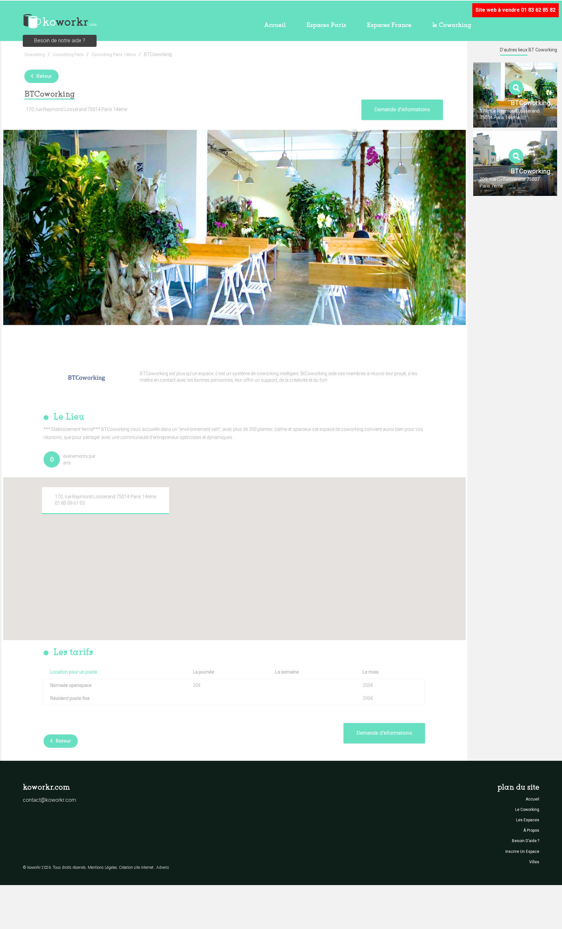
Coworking (34, 54)
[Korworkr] (60, 21)
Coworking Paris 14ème (114, 54)
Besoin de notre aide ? (59, 40)
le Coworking (451, 25)
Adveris (162, 867)
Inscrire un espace (522, 851)
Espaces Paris (326, 25)
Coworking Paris (68, 54)
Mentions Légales (102, 867)
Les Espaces (527, 820)
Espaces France (389, 25)
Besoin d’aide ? (525, 841)
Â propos (531, 830)
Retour (44, 76)
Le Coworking (527, 809)
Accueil (275, 25)
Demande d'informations (402, 109)
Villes (534, 862)
